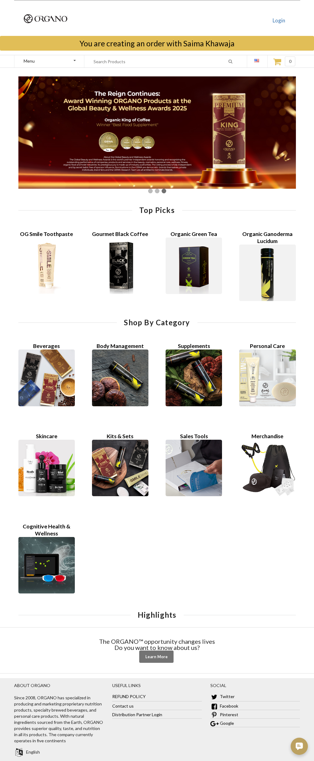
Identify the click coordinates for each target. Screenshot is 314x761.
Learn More (156, 656)
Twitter (227, 696)
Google (226, 723)
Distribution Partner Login (137, 714)
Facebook (228, 706)
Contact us (123, 706)
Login (279, 20)
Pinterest (228, 714)
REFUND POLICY (129, 696)
